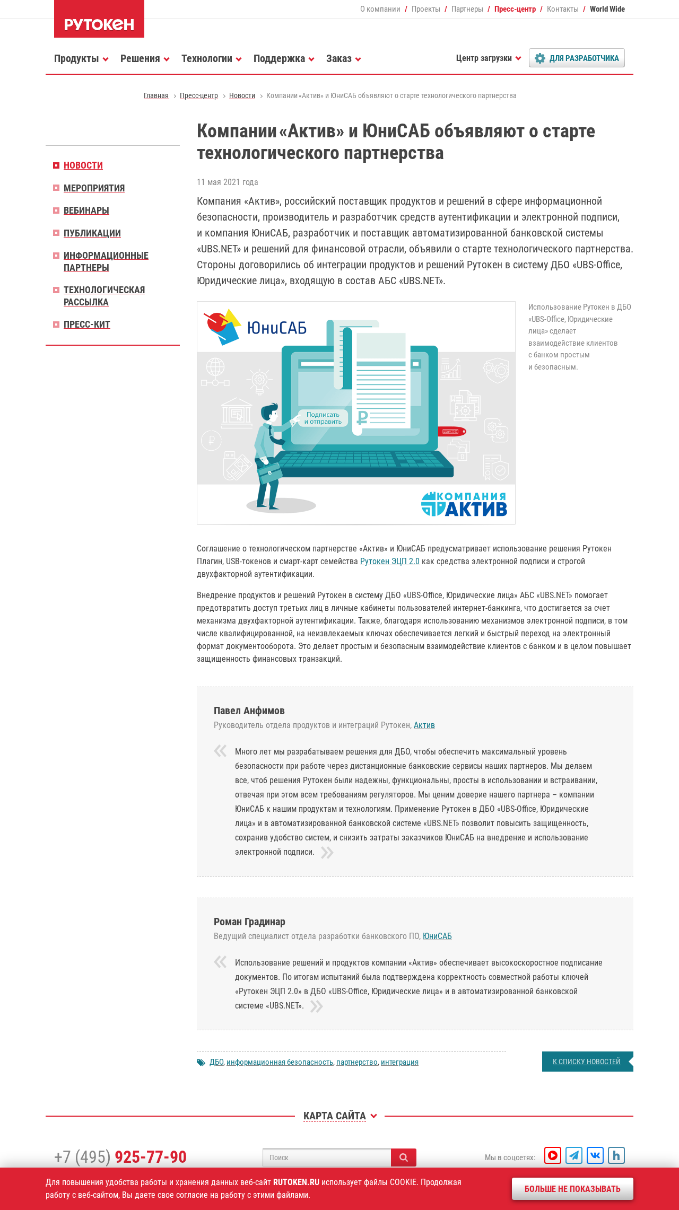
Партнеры (467, 9)
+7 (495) (120, 1157)
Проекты (426, 9)
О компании (380, 9)
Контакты (563, 9)
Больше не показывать (573, 1189)
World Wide (607, 9)
